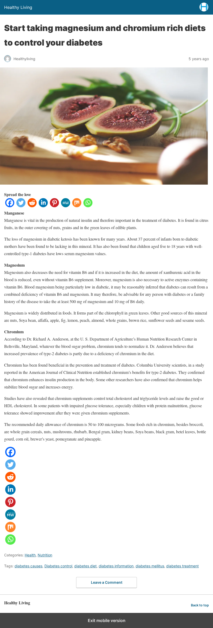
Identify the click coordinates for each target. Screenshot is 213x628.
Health (30, 555)
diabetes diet (85, 566)
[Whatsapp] (88, 205)
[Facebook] (9, 205)
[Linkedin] (43, 205)
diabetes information (116, 566)
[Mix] (76, 205)
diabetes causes (28, 566)
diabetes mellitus (150, 566)
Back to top (200, 605)
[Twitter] (20, 205)
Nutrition (45, 555)
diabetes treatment (182, 566)
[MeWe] (65, 205)
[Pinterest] (54, 205)
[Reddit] (32, 205)
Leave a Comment (106, 582)
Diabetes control (58, 566)
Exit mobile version (106, 620)
